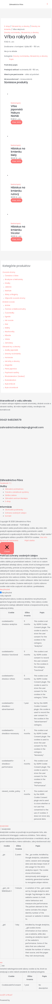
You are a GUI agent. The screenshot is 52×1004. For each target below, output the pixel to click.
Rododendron (10, 380)
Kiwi (6, 324)
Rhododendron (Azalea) (15, 376)
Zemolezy (9, 343)
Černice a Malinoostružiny (15, 309)
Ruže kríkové (10, 384)
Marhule (8, 291)
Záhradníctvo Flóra (16, 4)
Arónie (7, 305)
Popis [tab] (11, 59)
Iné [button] (1, 962)
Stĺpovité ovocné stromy (15, 298)
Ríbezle (8, 335)
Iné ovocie (9, 320)
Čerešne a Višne (11, 276)
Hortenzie (9, 357)
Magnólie (8, 365)
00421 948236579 (10, 419)
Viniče (7, 339)
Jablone (8, 287)
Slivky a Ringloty (11, 294)
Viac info (16, 122)
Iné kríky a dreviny (12, 361)
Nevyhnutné (7, 593)
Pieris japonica (11, 369)
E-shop (7, 26)
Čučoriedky (9, 313)
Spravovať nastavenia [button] (9, 540)
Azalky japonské (11, 350)
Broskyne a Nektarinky (14, 279)
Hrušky (7, 283)
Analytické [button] (4, 826)
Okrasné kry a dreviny (11, 346)
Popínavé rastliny (12, 372)
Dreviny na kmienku (13, 354)
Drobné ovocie (9, 302)
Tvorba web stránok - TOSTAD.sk (14, 525)
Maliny (7, 328)
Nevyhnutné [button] (5, 589)
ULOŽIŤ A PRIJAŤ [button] (6, 995)
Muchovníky (10, 331)
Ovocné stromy (9, 272)
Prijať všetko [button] (30, 540)
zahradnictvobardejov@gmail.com (22, 427)
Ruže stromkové (11, 387)
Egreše (8, 316)
